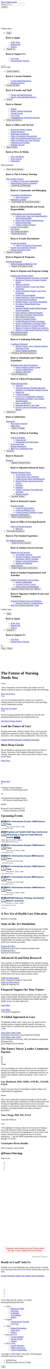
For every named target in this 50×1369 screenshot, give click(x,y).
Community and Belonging (21, 186)
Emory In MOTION (23, 403)
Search (3, 4)
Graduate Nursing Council (26, 584)
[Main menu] (4, 65)
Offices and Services (14, 120)
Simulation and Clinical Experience (24, 353)
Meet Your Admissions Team (22, 449)
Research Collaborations (20, 515)
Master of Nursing (22, 284)
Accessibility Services (24, 555)
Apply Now (15, 42)
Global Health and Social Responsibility (25, 202)
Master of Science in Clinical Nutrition (30, 326)
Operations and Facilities (20, 143)
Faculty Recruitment (19, 234)
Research (10, 451)
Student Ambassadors (24, 582)
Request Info (16, 44)
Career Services (17, 565)
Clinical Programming (19, 374)
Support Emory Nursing (20, 61)
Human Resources (18, 132)
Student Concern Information (27, 561)
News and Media (17, 157)
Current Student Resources (21, 81)
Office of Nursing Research (21, 517)
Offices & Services (18, 1348)
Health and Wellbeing (24, 563)
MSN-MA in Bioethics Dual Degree (29, 315)
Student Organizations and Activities (24, 568)
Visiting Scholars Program (26, 225)
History (13, 1317)
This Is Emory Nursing (15, 169)
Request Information (18, 446)
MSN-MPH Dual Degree (25, 317)
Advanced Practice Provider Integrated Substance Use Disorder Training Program (32, 389)
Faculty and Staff (13, 85)
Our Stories (15, 229)
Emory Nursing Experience (26, 351)
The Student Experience (15, 531)
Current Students (13, 71)
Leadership (15, 1313)
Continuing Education (19, 335)
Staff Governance (22, 197)
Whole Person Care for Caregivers (24, 183)
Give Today (15, 115)
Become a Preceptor (23, 372)
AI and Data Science (23, 474)
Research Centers (18, 496)
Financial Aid (21, 440)
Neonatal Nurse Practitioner (26, 300)
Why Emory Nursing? (19, 424)
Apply (9, 33)
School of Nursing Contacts (21, 130)
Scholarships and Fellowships (27, 442)
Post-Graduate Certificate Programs (29, 313)
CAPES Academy (22, 394)
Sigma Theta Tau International (27, 586)
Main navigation (7, 165)
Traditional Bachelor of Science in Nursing (32, 278)
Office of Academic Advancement (24, 136)
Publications (15, 161)
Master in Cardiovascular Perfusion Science (32, 330)
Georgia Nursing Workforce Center (29, 512)
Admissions (11, 412)
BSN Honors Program (19, 332)
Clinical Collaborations (24, 369)
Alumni (9, 99)
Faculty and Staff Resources (21, 95)
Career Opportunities (19, 1350)
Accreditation (16, 1315)
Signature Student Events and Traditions (26, 589)
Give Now (15, 59)
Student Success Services (21, 543)
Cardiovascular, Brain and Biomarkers (30, 479)
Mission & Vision (17, 1309)
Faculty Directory (17, 1345)
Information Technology (20, 134)
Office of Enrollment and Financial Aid (26, 138)
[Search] (2, 65)
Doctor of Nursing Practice (26, 319)
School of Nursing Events (20, 250)
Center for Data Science (25, 508)
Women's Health (22, 494)
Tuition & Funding (18, 428)
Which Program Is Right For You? (24, 264)
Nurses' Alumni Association (21, 111)
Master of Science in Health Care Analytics (32, 328)
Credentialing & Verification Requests (25, 118)
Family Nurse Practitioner (25, 295)
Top (3, 1367)
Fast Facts (14, 1311)
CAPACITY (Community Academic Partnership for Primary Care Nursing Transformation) (30, 399)
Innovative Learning (18, 199)
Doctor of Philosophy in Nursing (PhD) (31, 323)
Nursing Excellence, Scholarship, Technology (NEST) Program (28, 558)
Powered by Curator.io (40, 1257)
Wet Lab (19, 529)
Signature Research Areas (21, 463)
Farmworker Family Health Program (29, 220)
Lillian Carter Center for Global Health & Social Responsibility (31, 217)
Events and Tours (17, 444)
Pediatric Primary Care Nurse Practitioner (31, 302)
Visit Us (14, 47)
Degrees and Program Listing (22, 266)
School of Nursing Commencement (29, 603)
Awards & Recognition (19, 227)
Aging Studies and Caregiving (27, 477)
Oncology (19, 485)
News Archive (16, 159)
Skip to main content (9, 2)
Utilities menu (6, 29)
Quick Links (6, 67)
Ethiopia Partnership (23, 223)
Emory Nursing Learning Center (28, 367)
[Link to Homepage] (25, 18)
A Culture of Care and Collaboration (25, 181)
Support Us (11, 49)
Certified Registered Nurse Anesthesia (30, 321)
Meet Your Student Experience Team (25, 605)
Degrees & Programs (14, 252)
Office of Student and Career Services (25, 140)
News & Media (12, 147)
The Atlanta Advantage (19, 231)
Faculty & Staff (16, 1339)
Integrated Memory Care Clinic (27, 405)
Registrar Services (18, 83)
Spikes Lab (20, 392)
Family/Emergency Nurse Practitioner (30, 297)
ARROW (19, 386)
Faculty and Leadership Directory (23, 97)
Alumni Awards (17, 113)
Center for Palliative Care (25, 510)
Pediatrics (19, 488)
